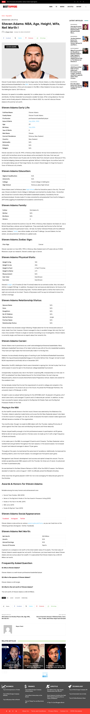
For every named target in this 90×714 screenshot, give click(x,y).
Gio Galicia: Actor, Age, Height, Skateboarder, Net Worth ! (55, 690)
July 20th (32, 127)
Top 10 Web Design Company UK (78, 690)
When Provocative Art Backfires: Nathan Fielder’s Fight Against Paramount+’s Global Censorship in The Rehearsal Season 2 (76, 56)
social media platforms (35, 523)
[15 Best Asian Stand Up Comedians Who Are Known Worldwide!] (12, 656)
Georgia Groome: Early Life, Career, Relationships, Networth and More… (76, 30)
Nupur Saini (9, 32)
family (15, 231)
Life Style (14, 20)
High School (30, 189)
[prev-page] (3, 672)
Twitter (22, 518)
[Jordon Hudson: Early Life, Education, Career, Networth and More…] (85, 39)
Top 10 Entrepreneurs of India (11, 690)
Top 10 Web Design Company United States (33, 690)
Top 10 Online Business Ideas (77, 698)
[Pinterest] (80, 2)
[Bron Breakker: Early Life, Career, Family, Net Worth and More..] (85, 84)
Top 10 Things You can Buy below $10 (34, 702)
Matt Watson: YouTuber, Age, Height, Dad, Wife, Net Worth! (55, 666)
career (11, 597)
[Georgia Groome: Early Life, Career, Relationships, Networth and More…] (85, 27)
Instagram (14, 518)
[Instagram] (77, 2)
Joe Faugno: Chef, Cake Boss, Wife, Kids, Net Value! (33, 666)
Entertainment (12, 662)
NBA (26, 84)
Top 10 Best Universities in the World (33, 696)
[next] (50, 2)
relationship (24, 597)
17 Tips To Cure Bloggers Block (55, 703)
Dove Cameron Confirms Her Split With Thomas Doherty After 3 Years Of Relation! (56, 696)
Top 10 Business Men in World (11, 700)
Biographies (9, 16)
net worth (17, 597)
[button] (85, 6)
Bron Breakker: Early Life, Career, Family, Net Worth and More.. (76, 86)
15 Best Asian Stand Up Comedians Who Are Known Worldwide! (12, 665)
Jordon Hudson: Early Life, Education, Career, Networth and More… (76, 42)
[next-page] (6, 672)
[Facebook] (75, 2)
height (10, 284)
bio (7, 597)
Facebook (6, 518)
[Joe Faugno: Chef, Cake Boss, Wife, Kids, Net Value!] (33, 656)
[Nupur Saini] (3, 32)
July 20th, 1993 (34, 121)
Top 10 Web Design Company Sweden (11, 695)
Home (3, 16)
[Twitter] (83, 2)
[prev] (47, 2)
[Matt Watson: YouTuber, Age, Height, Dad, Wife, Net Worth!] (55, 656)
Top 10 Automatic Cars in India (77, 694)
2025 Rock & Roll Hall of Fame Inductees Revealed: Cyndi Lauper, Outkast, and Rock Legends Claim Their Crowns (76, 72)
